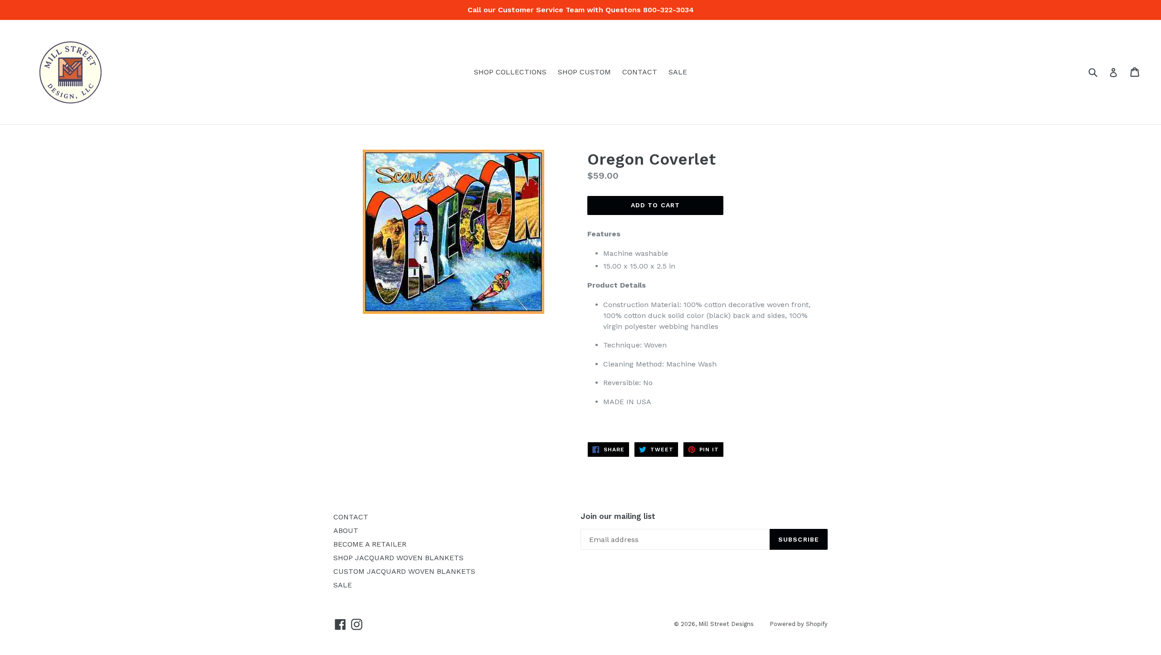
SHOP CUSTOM (584, 72)
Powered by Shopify (799, 624)
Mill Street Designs (726, 624)
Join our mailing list (617, 516)
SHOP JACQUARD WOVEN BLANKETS (398, 557)
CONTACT (639, 72)
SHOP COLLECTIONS (510, 72)
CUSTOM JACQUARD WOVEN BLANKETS (404, 571)
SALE (677, 72)
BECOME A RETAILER (369, 544)
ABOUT (345, 530)
